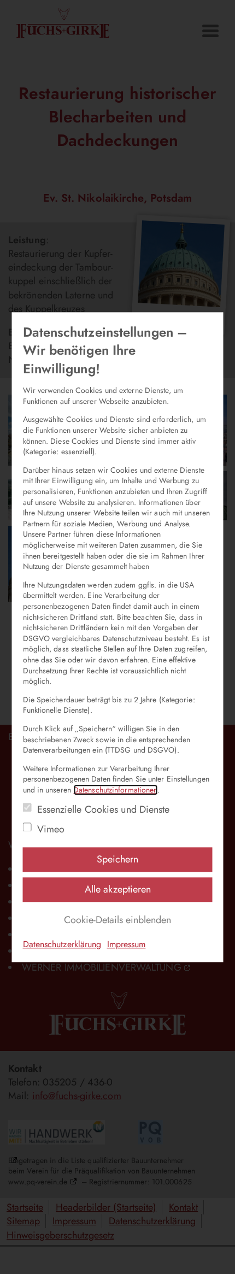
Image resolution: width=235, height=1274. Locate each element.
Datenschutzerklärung (62, 944)
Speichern (117, 859)
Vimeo (51, 829)
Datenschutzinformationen (115, 789)
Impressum (126, 944)
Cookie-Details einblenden (117, 920)
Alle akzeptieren (118, 889)
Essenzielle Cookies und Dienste (103, 810)
